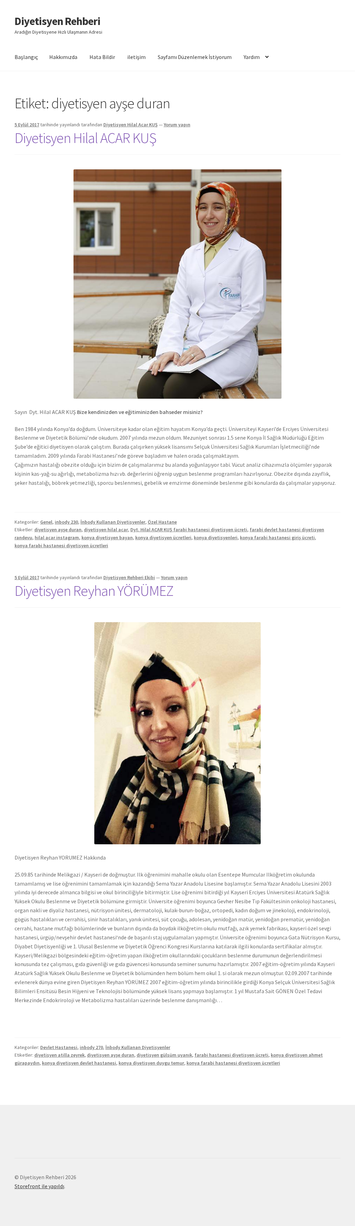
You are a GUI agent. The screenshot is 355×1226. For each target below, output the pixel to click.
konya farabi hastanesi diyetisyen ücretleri (61, 545)
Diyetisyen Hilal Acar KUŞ (130, 124)
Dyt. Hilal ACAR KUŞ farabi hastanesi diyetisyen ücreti (188, 529)
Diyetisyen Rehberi (57, 21)
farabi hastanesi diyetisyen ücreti (231, 1055)
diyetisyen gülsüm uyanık (164, 1055)
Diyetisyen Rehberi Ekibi (129, 577)
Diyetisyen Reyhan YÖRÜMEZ (94, 591)
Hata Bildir (102, 56)
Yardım (252, 56)
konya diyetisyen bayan (107, 537)
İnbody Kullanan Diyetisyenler (112, 522)
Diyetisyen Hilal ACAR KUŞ (85, 138)
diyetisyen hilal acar (106, 529)
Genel (46, 522)
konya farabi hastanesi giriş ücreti (277, 537)
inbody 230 (66, 522)
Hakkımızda (63, 56)
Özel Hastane (162, 522)
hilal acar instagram (57, 537)
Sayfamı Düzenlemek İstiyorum (195, 56)
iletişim (136, 56)
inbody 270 (91, 1047)
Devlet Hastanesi (58, 1047)
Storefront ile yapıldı (39, 1186)
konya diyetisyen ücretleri (163, 537)
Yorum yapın (177, 124)
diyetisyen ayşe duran (57, 529)
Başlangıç (26, 56)
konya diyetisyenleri (215, 537)
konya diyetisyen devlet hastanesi (79, 1063)
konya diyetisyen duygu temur (151, 1063)
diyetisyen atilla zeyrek (59, 1055)
